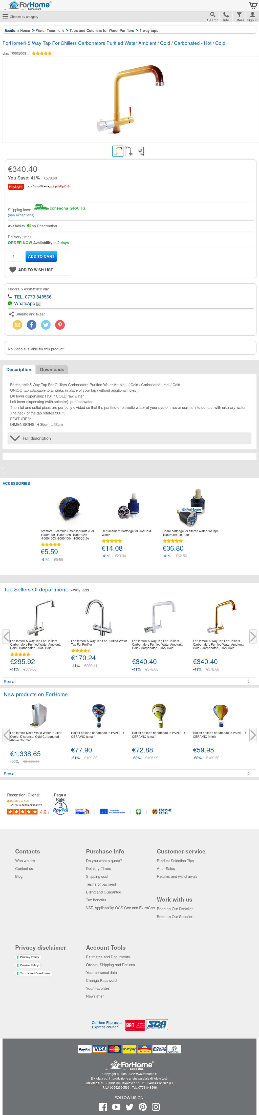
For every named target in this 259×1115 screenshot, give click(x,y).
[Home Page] (40, 7)
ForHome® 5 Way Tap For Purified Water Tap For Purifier (99, 642)
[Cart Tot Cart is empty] (253, 5)
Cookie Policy (29, 965)
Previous (6, 636)
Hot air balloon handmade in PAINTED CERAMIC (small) (97, 734)
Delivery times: (20, 236)
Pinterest (60, 324)
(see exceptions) (21, 214)
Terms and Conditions (35, 973)
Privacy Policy (29, 957)
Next (252, 636)
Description (18, 369)
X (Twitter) (45, 326)
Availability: (17, 225)
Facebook (31, 324)
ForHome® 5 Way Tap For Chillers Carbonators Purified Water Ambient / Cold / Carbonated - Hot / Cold (35, 644)
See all (10, 681)
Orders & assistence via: (28, 288)
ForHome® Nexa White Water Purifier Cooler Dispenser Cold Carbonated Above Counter (35, 736)
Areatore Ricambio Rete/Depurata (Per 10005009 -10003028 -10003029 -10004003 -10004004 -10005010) (67, 534)
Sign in (252, 19)
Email (16, 324)
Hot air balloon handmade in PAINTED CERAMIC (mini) (219, 734)
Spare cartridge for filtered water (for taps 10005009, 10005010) (191, 532)
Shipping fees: (19, 209)
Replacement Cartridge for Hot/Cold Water (126, 532)
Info (226, 19)
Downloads (52, 369)
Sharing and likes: (30, 313)
